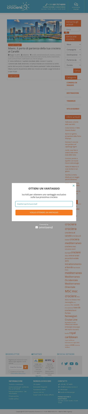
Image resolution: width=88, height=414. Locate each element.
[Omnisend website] (44, 226)
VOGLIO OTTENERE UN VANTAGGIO (44, 212)
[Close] (73, 185)
